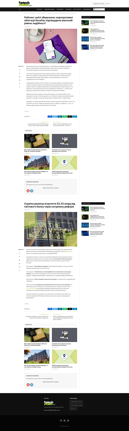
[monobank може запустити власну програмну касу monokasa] (64, 141)
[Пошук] (109, 9)
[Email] (19, 80)
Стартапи (68, 9)
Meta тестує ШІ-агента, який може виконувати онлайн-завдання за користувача (97, 47)
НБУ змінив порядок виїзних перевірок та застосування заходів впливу (36, 172)
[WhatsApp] (19, 87)
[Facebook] (19, 69)
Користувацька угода (76, 405)
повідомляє (69, 251)
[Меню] (20, 9)
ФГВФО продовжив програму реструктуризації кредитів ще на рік (62, 172)
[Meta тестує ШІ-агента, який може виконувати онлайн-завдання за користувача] (85, 47)
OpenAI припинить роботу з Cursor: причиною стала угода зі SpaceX (97, 22)
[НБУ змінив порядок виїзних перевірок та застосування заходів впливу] (36, 163)
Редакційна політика (76, 401)
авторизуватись (49, 184)
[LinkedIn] (19, 76)
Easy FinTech (77, 9)
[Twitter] (19, 73)
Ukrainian (97, 9)
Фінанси (39, 9)
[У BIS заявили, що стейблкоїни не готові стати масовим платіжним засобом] (85, 30)
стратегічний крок (31, 288)
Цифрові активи (49, 9)
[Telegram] (19, 83)
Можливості (87, 9)
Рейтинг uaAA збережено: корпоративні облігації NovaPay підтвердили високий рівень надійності (63, 318)
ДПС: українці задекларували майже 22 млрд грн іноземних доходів (35, 150)
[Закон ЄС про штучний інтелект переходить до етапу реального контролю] (85, 39)
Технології (60, 9)
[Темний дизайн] (107, 9)
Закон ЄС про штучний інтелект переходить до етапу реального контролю (97, 38)
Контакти (73, 408)
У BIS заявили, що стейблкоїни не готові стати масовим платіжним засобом (97, 30)
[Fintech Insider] (25, 4)
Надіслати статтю (99, 3)
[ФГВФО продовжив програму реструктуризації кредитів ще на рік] (64, 163)
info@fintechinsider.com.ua (54, 410)
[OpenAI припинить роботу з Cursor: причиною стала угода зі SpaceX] (85, 22)
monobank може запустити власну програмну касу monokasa (61, 150)
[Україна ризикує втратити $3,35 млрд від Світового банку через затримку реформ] (50, 229)
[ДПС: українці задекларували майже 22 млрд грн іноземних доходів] (36, 141)
